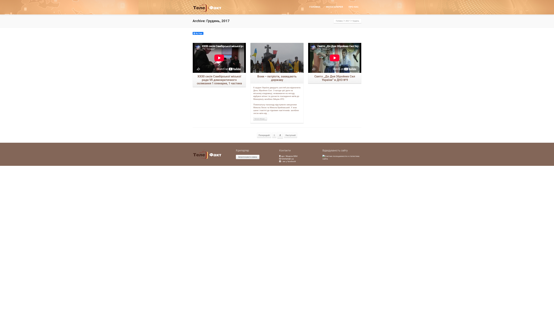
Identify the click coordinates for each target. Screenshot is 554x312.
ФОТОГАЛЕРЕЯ (334, 7)
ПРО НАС (354, 7)
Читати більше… (260, 119)
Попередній (264, 135)
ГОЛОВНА (314, 7)
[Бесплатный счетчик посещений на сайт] (341, 157)
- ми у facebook (288, 161)
